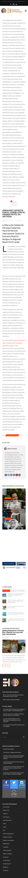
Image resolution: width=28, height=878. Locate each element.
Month (14, 590)
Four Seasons (6, 817)
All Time (21, 590)
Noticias (4, 221)
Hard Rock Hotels (7, 820)
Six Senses (5, 870)
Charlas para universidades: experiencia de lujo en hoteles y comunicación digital (13, 773)
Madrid (17, 636)
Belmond (5, 813)
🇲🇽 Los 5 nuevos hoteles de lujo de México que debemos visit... (13, 524)
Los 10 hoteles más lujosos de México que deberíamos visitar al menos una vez (16, 620)
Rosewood (5, 857)
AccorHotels (6, 807)
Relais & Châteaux (7, 853)
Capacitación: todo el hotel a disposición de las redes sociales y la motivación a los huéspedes (13, 768)
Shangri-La (5, 867)
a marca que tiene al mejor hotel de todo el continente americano (13, 342)
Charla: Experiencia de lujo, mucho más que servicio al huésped (13, 762)
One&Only (9, 435)
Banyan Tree (6, 810)
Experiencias (6, 637)
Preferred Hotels (7, 850)
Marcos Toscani (9, 220)
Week (6, 590)
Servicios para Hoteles (8, 749)
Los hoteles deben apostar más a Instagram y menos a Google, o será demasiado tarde (14, 710)
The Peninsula (6, 860)
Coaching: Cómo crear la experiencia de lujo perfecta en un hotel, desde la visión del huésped (13, 757)
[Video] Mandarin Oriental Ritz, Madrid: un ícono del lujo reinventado (13, 632)
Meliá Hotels (6, 843)
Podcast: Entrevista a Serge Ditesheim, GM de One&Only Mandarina (13, 503)
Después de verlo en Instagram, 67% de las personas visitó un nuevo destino (13, 714)
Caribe (16, 435)
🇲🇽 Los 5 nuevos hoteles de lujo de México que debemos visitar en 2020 (14, 519)
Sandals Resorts (7, 863)
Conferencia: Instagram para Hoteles (12, 752)
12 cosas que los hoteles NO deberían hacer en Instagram (13, 725)
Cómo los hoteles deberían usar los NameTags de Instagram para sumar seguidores (11, 720)
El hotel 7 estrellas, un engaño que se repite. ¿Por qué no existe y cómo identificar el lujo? (16, 601)
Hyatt (4, 827)
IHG (4, 830)
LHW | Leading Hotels (8, 833)
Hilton (4, 823)
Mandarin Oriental (7, 837)
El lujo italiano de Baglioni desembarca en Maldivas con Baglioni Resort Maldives (16, 595)
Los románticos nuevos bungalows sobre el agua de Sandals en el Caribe (16, 613)
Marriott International (8, 840)
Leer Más (6, 665)
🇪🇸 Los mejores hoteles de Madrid (11, 699)
